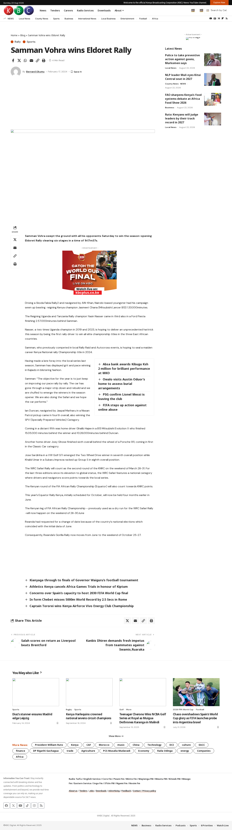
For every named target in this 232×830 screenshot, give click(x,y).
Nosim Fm (134, 783)
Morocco (104, 744)
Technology (154, 744)
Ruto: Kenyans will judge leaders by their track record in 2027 (181, 118)
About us (73, 791)
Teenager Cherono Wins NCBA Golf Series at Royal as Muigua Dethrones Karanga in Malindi (142, 718)
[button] (186, 10)
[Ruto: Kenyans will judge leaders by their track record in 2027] (212, 119)
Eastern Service (82, 783)
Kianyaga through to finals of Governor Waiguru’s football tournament (84, 580)
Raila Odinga (165, 750)
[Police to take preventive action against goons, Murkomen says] (212, 59)
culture (186, 744)
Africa (155, 18)
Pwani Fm (119, 778)
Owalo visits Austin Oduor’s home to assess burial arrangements (121, 383)
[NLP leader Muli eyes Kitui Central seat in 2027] (212, 79)
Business (69, 18)
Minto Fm (131, 778)
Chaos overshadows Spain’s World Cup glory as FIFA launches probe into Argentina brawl (195, 718)
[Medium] (219, 18)
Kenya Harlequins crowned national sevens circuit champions (88, 716)
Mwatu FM (161, 778)
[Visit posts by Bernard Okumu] (16, 72)
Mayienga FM (146, 778)
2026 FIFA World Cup (183, 709)
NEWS (11, 18)
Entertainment (127, 18)
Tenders (83, 791)
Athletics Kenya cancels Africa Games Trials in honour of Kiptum (79, 586)
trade (70, 750)
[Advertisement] (83, 104)
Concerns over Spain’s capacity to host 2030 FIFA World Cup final (79, 593)
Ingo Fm (98, 783)
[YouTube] (211, 18)
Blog (22, 35)
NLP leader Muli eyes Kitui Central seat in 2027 (183, 77)
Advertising (114, 791)
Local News (24, 18)
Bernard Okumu (35, 71)
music (121, 744)
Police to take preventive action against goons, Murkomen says (182, 59)
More (128, 709)
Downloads (101, 791)
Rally (18, 41)
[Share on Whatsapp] (25, 60)
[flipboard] (223, 18)
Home (14, 35)
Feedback (126, 791)
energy (185, 750)
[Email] (31, 60)
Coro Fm (107, 778)
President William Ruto (49, 744)
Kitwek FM (174, 778)
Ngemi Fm (121, 783)
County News (41, 18)
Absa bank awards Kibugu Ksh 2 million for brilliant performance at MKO (124, 368)
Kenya (74, 744)
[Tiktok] (27, 805)
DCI (171, 744)
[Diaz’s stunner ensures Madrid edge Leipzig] (35, 692)
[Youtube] (20, 805)
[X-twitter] (13, 805)
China (136, 744)
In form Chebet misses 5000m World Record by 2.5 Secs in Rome (78, 599)
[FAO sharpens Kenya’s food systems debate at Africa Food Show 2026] (212, 99)
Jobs (91, 791)
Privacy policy (149, 791)
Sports (56, 18)
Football (143, 18)
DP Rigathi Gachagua (46, 750)
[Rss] (227, 18)
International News (87, 18)
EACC (202, 744)
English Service (92, 778)
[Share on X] (19, 60)
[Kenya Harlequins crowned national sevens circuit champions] (89, 692)
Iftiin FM (109, 783)
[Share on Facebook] (13, 60)
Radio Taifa (75, 778)
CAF (88, 744)
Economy (143, 750)
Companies (204, 750)
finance (20, 750)
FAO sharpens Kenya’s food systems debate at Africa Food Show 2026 (183, 98)
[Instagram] (34, 805)
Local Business (108, 18)
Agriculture (88, 750)
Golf (121, 709)
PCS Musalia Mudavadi (116, 750)
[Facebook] (6, 805)
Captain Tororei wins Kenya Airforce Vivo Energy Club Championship (82, 606)
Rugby (69, 709)
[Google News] (215, 18)
